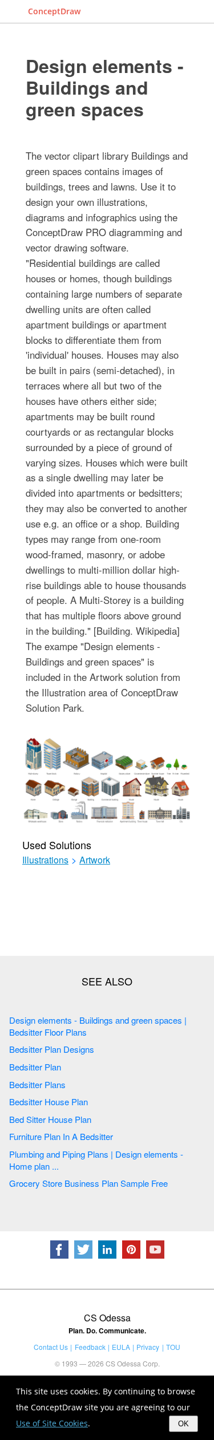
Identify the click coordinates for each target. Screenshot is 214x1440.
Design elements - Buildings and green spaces (105, 87)
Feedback (90, 1347)
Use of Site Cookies (52, 1423)
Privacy (147, 1347)
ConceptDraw (54, 11)
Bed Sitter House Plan (50, 1119)
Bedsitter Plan (35, 1067)
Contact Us (51, 1347)
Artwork (94, 860)
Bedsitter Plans (37, 1084)
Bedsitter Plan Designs (51, 1049)
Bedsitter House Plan (48, 1102)
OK (183, 1423)
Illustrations (45, 860)
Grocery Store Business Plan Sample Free (88, 1183)
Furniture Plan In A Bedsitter (61, 1136)
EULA (121, 1347)
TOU (173, 1347)
